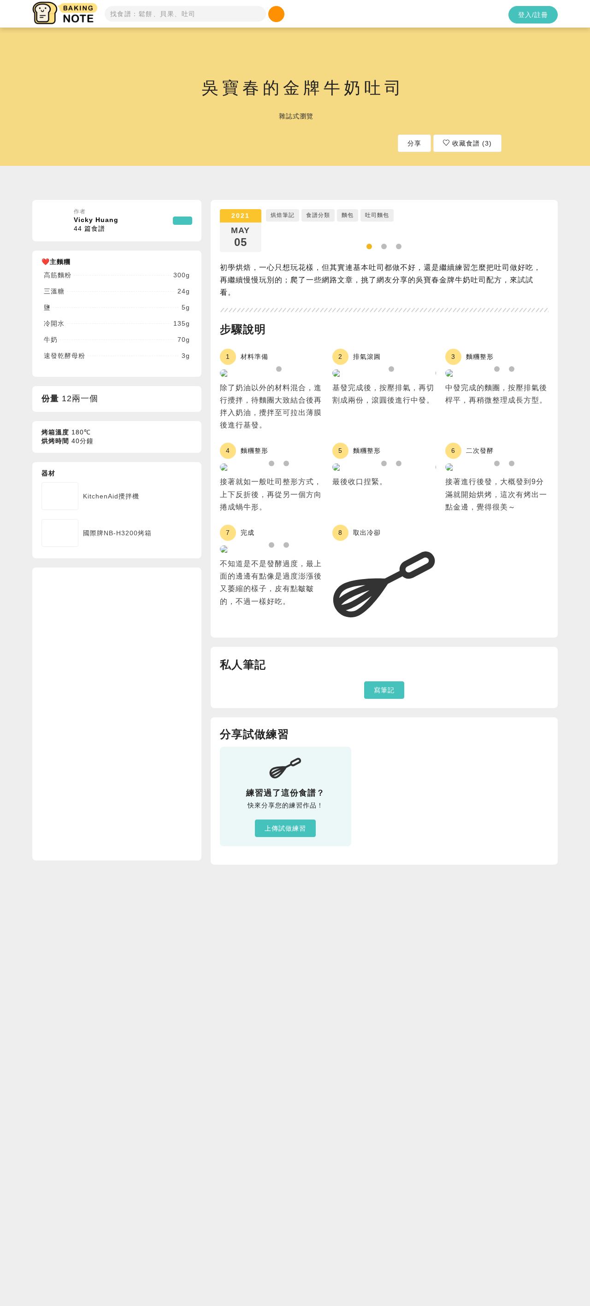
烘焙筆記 (283, 215)
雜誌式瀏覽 (296, 115)
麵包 (348, 215)
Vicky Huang (96, 224)
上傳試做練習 (285, 828)
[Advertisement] (110, 712)
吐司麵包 (377, 215)
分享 (414, 143)
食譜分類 (318, 215)
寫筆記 (384, 690)
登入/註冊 (533, 14)
